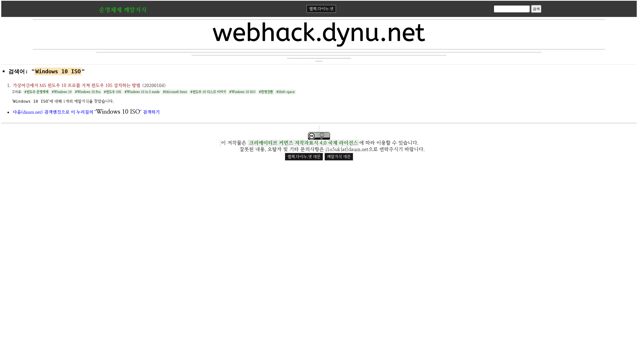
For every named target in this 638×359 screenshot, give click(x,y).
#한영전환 (266, 92)
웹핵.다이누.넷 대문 (303, 156)
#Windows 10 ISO (242, 92)
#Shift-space (285, 92)
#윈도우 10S (112, 92)
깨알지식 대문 (339, 156)
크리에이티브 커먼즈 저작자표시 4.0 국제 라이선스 (303, 143)
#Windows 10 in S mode (142, 92)
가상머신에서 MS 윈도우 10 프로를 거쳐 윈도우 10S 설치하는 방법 (76, 85)
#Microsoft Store (175, 92)
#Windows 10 (62, 92)
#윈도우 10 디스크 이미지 (208, 92)
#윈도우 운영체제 (36, 92)
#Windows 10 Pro (87, 92)
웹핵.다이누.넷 (321, 8)
